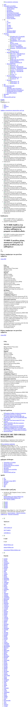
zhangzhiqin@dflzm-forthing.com (12, 498)
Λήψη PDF (3, 259)
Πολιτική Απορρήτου (13, 514)
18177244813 (7, 530)
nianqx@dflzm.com (18, 496)
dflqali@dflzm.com (8, 496)
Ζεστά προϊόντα (11, 513)
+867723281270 (8, 527)
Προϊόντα (6, 106)
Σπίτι (5, 105)
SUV (5, 107)
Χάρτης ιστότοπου (20, 513)
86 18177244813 (11, 499)
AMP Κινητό (4, 514)
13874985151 (7, 533)
